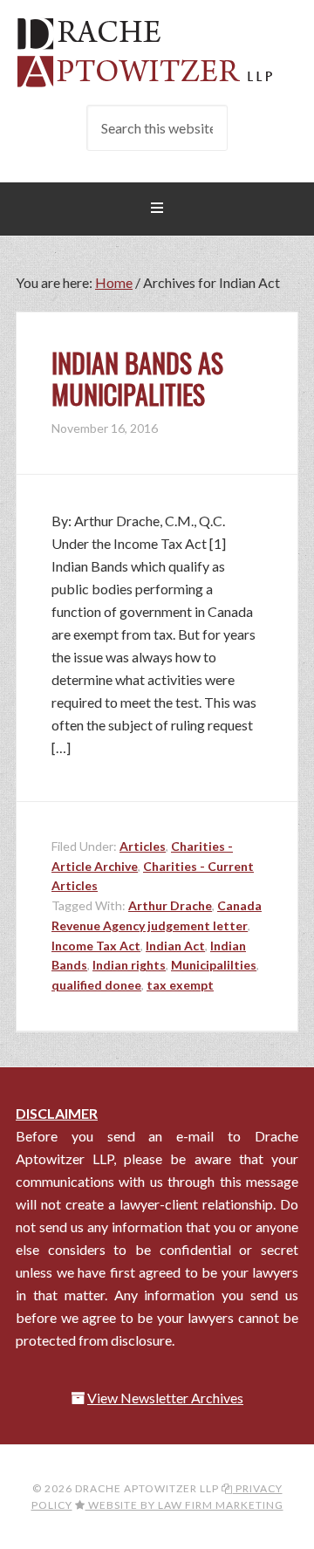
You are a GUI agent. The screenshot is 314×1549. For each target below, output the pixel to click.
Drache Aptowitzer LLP (157, 52)
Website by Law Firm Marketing (184, 1504)
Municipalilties (213, 964)
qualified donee (96, 984)
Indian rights (129, 964)
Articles (142, 846)
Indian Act (175, 945)
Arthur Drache (170, 905)
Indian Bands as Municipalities (137, 378)
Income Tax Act (95, 945)
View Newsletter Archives (165, 1397)
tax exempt (180, 984)
